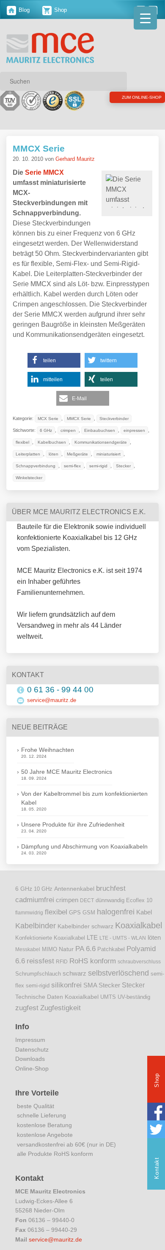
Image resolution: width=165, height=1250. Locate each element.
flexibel (54, 442)
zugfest (26, 1007)
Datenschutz (32, 1049)
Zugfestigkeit (60, 1008)
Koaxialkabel (138, 925)
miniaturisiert (59, 466)
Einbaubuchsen (102, 430)
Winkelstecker (95, 477)
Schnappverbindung (101, 466)
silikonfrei (66, 985)
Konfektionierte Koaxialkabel (50, 938)
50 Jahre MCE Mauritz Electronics (66, 771)
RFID (62, 962)
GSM (88, 913)
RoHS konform (92, 961)
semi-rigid (38, 477)
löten (117, 454)
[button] (54, 360)
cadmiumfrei (34, 899)
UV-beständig (134, 997)
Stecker (65, 477)
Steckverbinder (118, 418)
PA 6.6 (85, 948)
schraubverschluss (139, 962)
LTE (92, 937)
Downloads (30, 1058)
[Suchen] (117, 81)
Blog (23, 10)
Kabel (144, 912)
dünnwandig (110, 900)
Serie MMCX (44, 172)
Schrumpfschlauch (38, 974)
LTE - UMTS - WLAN (122, 938)
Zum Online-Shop (120, 99)
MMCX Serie (39, 148)
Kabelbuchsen (84, 442)
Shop (59, 10)
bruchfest (111, 888)
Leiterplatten (91, 454)
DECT (87, 900)
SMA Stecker (101, 985)
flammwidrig (29, 913)
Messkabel (27, 949)
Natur (66, 949)
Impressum (30, 1039)
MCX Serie (49, 418)
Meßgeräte (27, 466)
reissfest (40, 961)
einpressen (27, 442)
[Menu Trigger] (145, 18)
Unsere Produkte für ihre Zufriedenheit (72, 824)
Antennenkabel (74, 889)
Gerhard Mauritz (75, 159)
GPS (75, 913)
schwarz (74, 973)
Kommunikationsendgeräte (43, 454)
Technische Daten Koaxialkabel (57, 997)
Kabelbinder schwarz (85, 926)
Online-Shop (32, 1068)
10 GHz (43, 889)
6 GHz (46, 430)
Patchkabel (111, 949)
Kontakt (156, 1168)
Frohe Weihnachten (47, 749)
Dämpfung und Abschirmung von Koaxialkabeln (84, 846)
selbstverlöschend (118, 973)
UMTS (108, 997)
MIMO (49, 949)
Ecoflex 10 (139, 900)
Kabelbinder (35, 926)
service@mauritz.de (51, 700)
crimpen (70, 430)
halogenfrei (116, 912)
